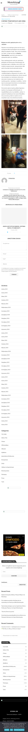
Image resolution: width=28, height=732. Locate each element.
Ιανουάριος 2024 (5, 355)
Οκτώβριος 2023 (5, 366)
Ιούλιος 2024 (4, 333)
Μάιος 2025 (4, 296)
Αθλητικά (15, 659)
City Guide (15, 646)
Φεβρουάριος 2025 (6, 307)
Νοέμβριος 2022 (5, 406)
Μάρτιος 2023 (4, 391)
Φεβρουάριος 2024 (6, 351)
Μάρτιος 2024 (4, 347)
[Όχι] (26, 726)
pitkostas (10, 23)
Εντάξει (7, 729)
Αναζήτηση (4, 582)
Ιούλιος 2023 (4, 377)
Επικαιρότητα (15, 669)
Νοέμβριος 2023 (5, 362)
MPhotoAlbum (15, 656)
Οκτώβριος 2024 (5, 322)
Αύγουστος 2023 (5, 373)
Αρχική (2, 14)
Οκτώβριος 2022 (5, 410)
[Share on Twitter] (18, 173)
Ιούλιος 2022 (4, 420)
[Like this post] (15, 173)
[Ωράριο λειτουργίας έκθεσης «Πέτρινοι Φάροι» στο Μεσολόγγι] (14, 216)
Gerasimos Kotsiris (5, 626)
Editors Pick (15, 650)
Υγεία (15, 689)
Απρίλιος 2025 (4, 300)
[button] (2, 220)
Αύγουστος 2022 (5, 417)
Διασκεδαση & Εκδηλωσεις (15, 666)
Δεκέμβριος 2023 (5, 358)
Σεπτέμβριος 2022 (5, 413)
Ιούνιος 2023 (4, 380)
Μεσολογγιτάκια (15, 679)
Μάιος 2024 (4, 340)
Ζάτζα (15, 673)
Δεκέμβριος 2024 (5, 314)
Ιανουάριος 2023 (5, 399)
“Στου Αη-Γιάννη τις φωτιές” (7, 611)
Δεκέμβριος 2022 (5, 402)
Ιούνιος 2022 (4, 424)
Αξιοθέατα (15, 663)
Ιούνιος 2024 (4, 336)
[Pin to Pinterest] (19, 173)
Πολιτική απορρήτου (19, 729)
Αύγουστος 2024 (5, 329)
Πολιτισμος (15, 683)
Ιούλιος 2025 (4, 289)
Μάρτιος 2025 (4, 303)
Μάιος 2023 (4, 384)
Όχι (11, 729)
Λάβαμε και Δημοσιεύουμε (13, 14)
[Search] (26, 3)
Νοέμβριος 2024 (5, 318)
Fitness (15, 653)
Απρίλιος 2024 (4, 344)
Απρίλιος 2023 (4, 388)
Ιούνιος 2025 (4, 292)
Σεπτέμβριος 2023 (5, 369)
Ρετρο (15, 686)
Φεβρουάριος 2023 (6, 395)
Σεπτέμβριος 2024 (5, 325)
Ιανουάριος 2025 (5, 311)
